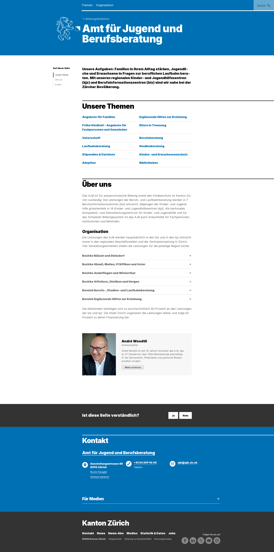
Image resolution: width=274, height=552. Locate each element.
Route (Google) (98, 471)
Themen (87, 5)
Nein (185, 415)
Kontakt (58, 85)
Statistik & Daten (152, 533)
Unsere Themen (61, 75)
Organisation (104, 5)
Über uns (58, 80)
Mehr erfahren (133, 367)
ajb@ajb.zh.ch (187, 462)
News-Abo (116, 533)
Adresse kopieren (99, 476)
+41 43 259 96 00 (145, 462)
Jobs (172, 533)
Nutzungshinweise (163, 539)
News (101, 533)
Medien (132, 533)
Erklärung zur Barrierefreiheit (138, 539)
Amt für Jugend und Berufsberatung (118, 452)
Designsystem (115, 539)
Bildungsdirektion (97, 19)
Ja (173, 415)
